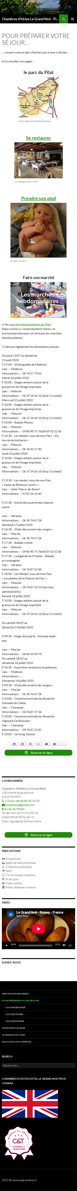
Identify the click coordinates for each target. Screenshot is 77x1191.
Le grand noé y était (13, 1034)
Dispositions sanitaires (15, 993)
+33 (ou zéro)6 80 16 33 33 (21, 800)
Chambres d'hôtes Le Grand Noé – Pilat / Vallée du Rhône (30, 19)
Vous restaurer (15, 1021)
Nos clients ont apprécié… (17, 1041)
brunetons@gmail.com (19, 804)
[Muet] (64, 945)
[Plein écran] (70, 945)
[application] (38, 928)
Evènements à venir (13, 1028)
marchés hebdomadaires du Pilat (30, 324)
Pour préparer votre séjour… (21, 1000)
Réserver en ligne (41, 752)
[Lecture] (7, 945)
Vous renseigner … (16, 1007)
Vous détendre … (15, 1014)
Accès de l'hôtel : (15, 809)
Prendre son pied (38, 198)
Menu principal (72, 18)
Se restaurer (38, 137)
